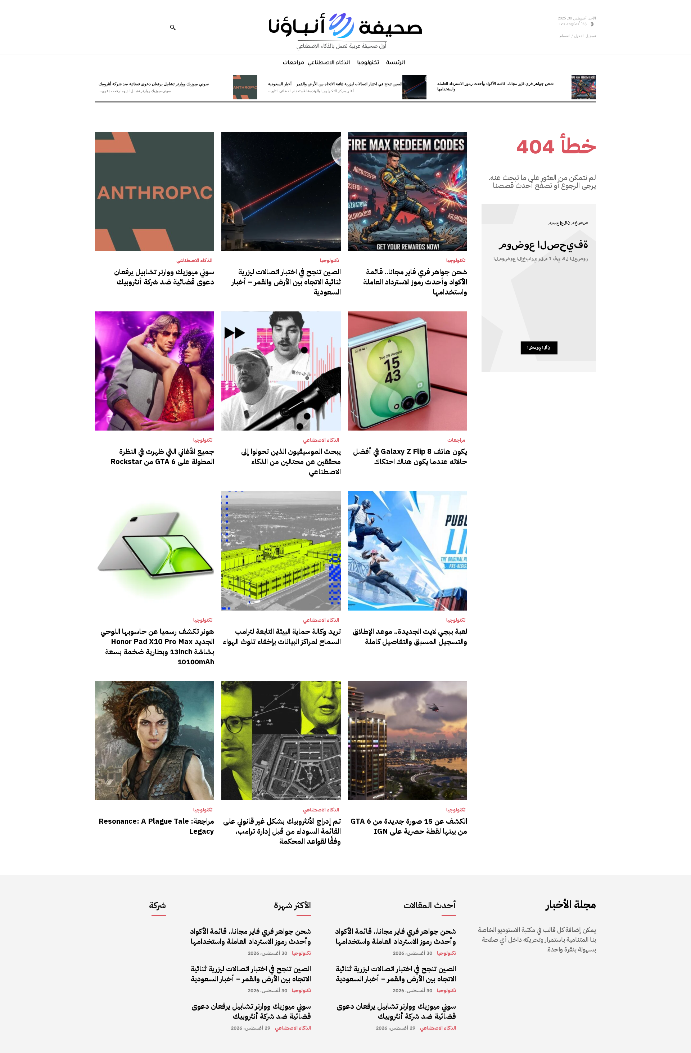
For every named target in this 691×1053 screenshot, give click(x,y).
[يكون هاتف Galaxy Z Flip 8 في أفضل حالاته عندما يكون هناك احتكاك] (407, 371)
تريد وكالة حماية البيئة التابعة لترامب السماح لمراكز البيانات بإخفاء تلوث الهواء (282, 636)
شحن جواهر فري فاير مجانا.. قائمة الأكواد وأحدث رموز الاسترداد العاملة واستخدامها (495, 85)
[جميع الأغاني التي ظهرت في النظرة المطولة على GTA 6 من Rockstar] (154, 371)
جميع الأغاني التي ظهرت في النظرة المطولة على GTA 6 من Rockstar (162, 456)
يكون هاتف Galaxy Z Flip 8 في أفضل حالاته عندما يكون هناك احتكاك (410, 456)
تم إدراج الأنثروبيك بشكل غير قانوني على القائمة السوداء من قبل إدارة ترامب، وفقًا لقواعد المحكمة (282, 831)
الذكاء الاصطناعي (194, 260)
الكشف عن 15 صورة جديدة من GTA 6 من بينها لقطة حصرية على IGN (409, 826)
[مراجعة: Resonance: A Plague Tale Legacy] (154, 740)
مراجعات (456, 440)
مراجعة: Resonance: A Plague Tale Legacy (156, 826)
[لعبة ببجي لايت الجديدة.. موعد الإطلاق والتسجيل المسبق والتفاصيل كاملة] (407, 550)
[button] (172, 27)
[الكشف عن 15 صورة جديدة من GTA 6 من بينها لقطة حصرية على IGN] (407, 740)
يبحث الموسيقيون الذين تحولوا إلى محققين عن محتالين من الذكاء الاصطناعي (291, 461)
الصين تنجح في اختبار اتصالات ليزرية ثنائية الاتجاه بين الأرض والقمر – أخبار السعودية (335, 83)
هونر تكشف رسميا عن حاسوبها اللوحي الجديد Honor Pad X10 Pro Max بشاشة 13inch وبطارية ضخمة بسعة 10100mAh (157, 646)
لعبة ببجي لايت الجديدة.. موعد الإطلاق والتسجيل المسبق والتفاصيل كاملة (410, 636)
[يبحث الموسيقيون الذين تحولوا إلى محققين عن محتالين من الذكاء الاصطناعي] (280, 371)
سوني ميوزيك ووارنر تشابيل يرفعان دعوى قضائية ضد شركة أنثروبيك (154, 83)
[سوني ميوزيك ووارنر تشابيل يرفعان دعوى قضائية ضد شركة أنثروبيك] (245, 87)
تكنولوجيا (455, 260)
